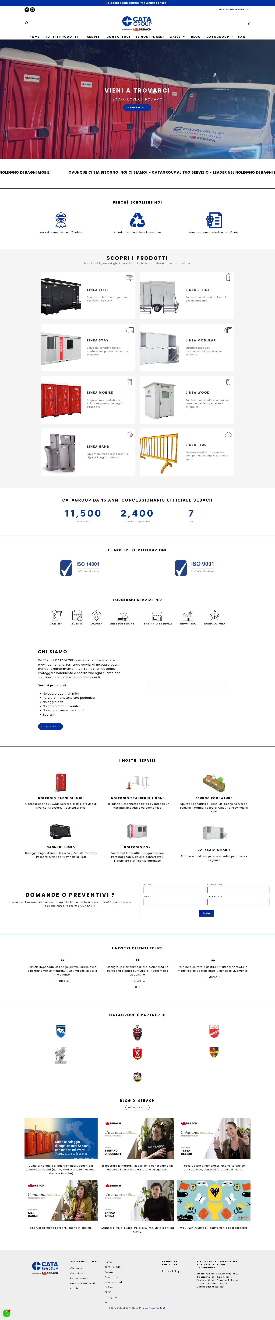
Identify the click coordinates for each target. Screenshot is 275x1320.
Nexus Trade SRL (157, 1308)
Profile (74, 1288)
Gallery (177, 37)
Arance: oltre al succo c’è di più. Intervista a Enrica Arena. (137, 1230)
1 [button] (125, 154)
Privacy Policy (171, 1271)
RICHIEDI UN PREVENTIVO (234, 9)
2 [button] (150, 154)
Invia (206, 913)
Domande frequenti (82, 1283)
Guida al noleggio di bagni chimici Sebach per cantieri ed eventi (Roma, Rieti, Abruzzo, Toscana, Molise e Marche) (61, 1169)
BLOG (196, 37)
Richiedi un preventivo (120, 111)
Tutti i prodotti (62, 37)
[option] (137, 3)
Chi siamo (76, 1268)
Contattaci (118, 37)
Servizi (94, 37)
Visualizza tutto (137, 1107)
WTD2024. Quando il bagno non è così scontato (214, 1228)
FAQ (242, 37)
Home (34, 37)
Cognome (215, 884)
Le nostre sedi (150, 37)
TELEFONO (214, 896)
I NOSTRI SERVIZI (159, 111)
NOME (148, 884)
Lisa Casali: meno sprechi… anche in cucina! (61, 1228)
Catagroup (218, 37)
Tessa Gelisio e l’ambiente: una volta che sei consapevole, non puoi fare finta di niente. (214, 1167)
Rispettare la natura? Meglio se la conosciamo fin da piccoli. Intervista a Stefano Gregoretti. (137, 1167)
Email (148, 896)
